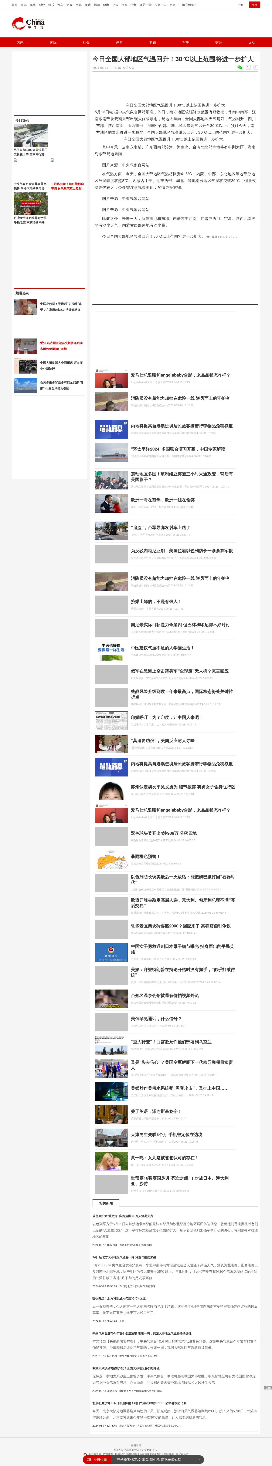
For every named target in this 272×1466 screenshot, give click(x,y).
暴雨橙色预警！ (146, 856)
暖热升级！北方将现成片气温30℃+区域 (119, 1298)
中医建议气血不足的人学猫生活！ (163, 647)
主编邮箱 (136, 1445)
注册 (241, 4)
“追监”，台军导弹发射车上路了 (160, 527)
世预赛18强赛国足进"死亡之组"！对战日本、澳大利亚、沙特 (180, 1180)
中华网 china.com (30, 23)
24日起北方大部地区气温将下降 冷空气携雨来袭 (124, 1257)
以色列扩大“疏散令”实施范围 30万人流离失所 (122, 1216)
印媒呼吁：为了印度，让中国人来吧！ (167, 717)
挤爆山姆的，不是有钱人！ (156, 601)
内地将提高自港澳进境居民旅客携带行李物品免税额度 (182, 425)
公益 (115, 5)
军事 (33, 5)
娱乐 (51, 5)
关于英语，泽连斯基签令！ (156, 1111)
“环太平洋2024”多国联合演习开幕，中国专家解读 (178, 449)
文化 (79, 5)
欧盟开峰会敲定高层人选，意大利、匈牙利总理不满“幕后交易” (183, 902)
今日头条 (129, 67)
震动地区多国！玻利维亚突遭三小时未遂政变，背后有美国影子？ (182, 476)
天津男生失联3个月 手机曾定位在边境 (167, 1134)
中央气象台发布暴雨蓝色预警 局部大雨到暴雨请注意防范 (30, 188)
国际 (53, 42)
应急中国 (161, 5)
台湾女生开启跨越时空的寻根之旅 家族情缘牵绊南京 (30, 222)
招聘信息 (132, 1454)
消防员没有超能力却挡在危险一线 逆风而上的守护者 (180, 398)
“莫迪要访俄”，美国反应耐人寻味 (163, 740)
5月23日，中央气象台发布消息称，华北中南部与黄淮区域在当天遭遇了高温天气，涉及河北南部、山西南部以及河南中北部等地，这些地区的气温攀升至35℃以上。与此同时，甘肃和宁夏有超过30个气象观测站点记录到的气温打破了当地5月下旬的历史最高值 (175, 1271)
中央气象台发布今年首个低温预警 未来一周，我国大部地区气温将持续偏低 (141, 1333)
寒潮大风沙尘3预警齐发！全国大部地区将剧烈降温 (126, 1368)
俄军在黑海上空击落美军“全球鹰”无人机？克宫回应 (180, 671)
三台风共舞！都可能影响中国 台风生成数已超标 (67, 186)
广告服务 (108, 1454)
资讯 (24, 5)
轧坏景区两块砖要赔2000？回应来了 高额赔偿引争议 (181, 926)
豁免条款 (157, 1454)
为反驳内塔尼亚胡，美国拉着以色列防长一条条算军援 (182, 550)
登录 (254, 4)
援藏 (88, 5)
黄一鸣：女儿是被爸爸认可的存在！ (165, 1157)
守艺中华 (146, 5)
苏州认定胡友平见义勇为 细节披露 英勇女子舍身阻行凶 (183, 786)
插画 (97, 5)
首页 (15, 5)
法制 (133, 5)
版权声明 (144, 1454)
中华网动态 (182, 1454)
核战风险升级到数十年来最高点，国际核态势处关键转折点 (182, 694)
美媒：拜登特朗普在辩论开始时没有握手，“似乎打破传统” (183, 972)
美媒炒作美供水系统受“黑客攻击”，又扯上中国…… (180, 1088)
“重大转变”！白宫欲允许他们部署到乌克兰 (171, 1041)
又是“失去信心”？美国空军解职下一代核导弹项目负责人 (182, 1065)
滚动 (251, 42)
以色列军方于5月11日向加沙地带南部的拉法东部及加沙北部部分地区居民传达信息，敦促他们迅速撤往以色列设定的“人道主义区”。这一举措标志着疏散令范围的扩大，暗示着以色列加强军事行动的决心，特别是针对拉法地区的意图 (175, 1230)
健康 (106, 5)
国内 (20, 42)
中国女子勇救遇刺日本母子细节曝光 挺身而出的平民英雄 (182, 949)
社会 (86, 42)
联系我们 (120, 1454)
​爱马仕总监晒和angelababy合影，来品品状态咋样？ (181, 375)
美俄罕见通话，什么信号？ (156, 1018)
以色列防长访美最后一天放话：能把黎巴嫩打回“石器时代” (183, 879)
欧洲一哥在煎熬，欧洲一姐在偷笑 (163, 499)
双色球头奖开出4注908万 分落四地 (164, 833)
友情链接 (169, 1454)
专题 (152, 42)
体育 (119, 42)
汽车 (60, 5)
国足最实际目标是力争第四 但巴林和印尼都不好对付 (180, 624)
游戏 (69, 5)
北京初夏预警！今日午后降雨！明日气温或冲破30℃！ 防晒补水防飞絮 (139, 1403)
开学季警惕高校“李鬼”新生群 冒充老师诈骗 (149, 1459)
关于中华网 (94, 1454)
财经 (42, 5)
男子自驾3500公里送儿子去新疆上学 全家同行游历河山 (30, 154)
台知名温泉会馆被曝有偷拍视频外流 (165, 995)
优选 (124, 5)
